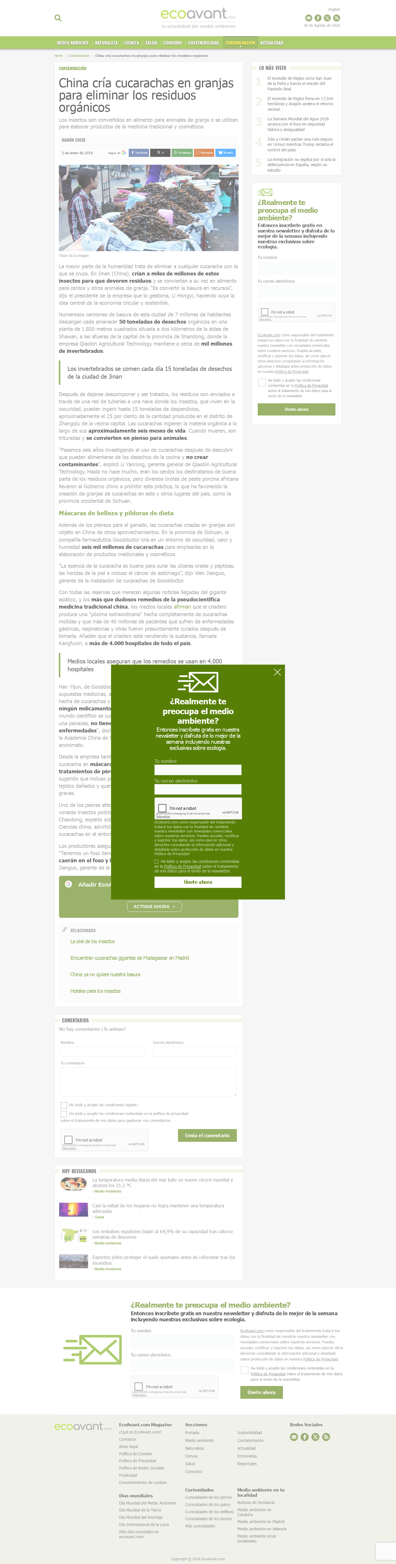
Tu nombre (166, 761)
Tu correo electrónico (176, 780)
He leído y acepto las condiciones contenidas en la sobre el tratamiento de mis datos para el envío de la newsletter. (197, 866)
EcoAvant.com (166, 822)
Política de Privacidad (172, 853)
